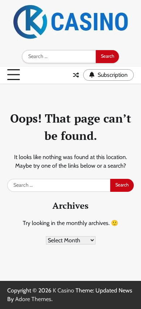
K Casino (63, 290)
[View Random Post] (75, 75)
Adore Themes (33, 299)
